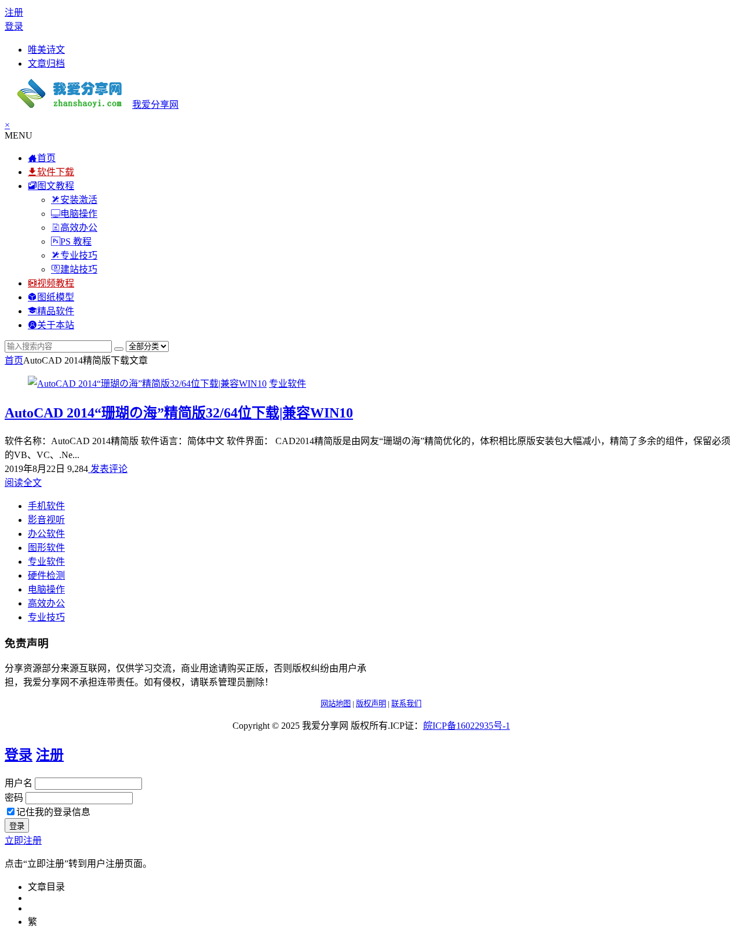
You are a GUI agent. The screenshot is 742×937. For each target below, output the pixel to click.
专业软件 (287, 383)
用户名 (18, 783)
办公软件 (46, 534)
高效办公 (46, 603)
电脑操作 (46, 589)
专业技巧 (46, 617)
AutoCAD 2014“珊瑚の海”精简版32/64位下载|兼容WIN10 (179, 412)
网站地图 (336, 703)
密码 (14, 797)
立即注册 (23, 840)
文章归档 (46, 63)
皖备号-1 (466, 726)
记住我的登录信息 (53, 812)
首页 (14, 360)
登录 (14, 26)
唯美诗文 (46, 50)
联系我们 (406, 703)
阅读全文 (23, 483)
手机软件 (46, 506)
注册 (14, 12)
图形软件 (46, 548)
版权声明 (371, 703)
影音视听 (46, 520)
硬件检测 (46, 575)
